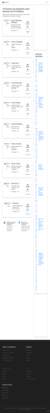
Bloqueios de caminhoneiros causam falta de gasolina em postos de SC (41, 224)
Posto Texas (15, 164)
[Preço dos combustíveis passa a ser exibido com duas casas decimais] (36, 109)
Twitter (6, 395)
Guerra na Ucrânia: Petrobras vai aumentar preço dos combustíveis (41, 136)
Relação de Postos (7, 360)
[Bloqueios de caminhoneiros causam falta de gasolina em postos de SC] (36, 231)
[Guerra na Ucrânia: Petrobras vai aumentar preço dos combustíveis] (36, 143)
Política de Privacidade (8, 352)
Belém (27, 368)
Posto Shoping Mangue (16, 21)
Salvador (28, 357)
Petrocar (15, 203)
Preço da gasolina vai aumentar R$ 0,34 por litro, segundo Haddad (41, 67)
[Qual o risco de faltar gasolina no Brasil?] (36, 171)
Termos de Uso (6, 350)
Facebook (6, 387)
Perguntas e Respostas (8, 357)
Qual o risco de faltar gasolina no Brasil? (41, 167)
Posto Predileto (17, 124)
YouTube (6, 397)
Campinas (28, 376)
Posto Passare (16, 83)
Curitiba (4, 373)
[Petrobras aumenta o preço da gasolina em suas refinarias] (36, 198)
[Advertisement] (40, 28)
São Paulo (28, 350)
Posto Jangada (16, 42)
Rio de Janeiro (29, 352)
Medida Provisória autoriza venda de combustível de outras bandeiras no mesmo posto (41, 259)
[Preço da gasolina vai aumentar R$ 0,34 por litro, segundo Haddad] (36, 75)
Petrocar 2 (15, 183)
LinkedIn (6, 392)
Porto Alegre (29, 371)
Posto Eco (15, 63)
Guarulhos (28, 373)
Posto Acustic (16, 144)
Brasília (28, 355)
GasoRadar (28, 28)
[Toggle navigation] (46, 2)
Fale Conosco (6, 355)
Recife (4, 376)
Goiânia (4, 378)
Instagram (6, 390)
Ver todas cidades (31, 378)
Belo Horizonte (6, 368)
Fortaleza (28, 360)
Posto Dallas (16, 103)
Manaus (4, 371)
